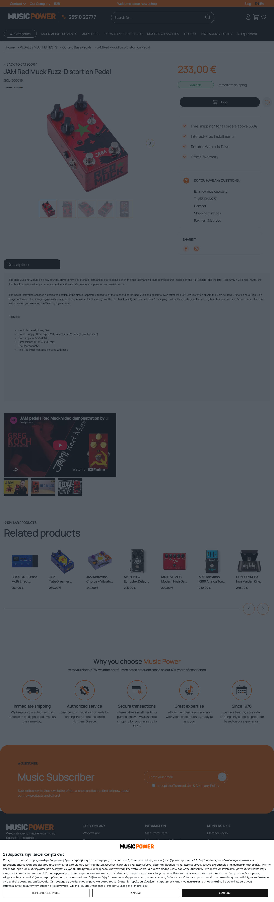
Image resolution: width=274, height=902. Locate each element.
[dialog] (137, 871)
